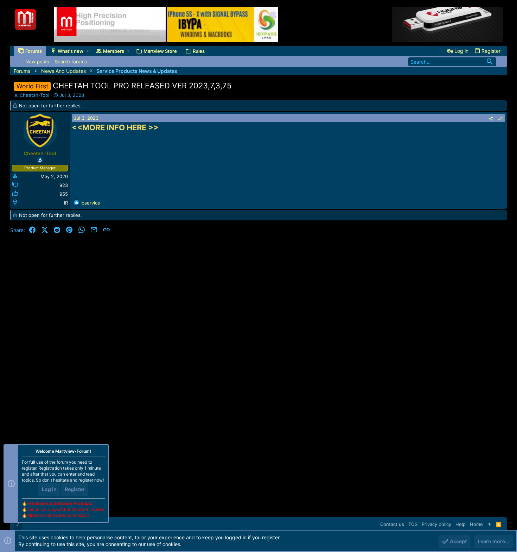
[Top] (489, 524)
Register (75, 489)
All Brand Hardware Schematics (58, 515)
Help (460, 524)
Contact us (392, 524)
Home (476, 524)
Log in (49, 489)
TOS (412, 524)
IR (66, 203)
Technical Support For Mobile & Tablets (65, 509)
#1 (500, 118)
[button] (87, 51)
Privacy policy (436, 524)
